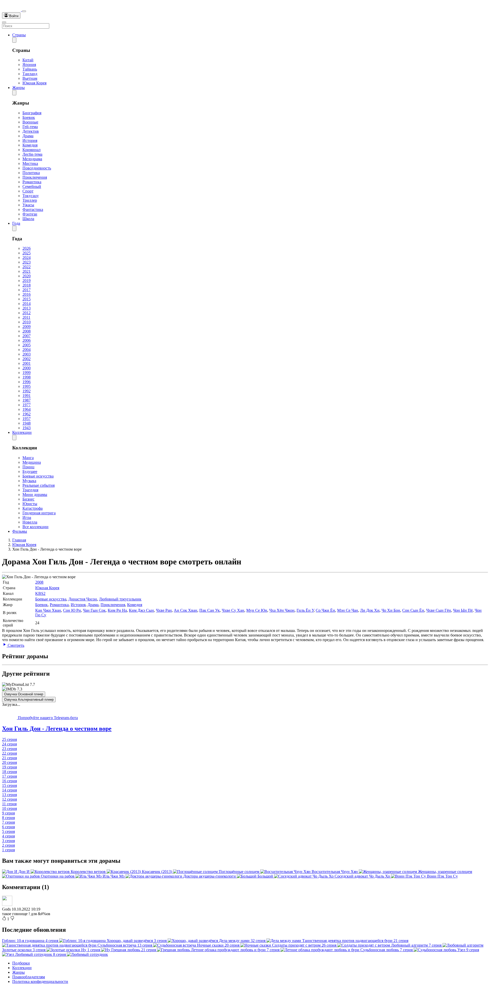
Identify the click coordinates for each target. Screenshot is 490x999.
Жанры (18, 87)
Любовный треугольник (120, 599)
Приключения (34, 177)
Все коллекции (35, 527)
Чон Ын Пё (463, 610)
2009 (26, 326)
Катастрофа (32, 508)
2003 (26, 354)
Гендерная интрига (39, 513)
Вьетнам (29, 78)
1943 (26, 428)
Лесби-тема (32, 154)
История (29, 140)
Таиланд (29, 74)
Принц (28, 467)
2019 (26, 280)
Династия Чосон (82, 599)
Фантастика (32, 209)
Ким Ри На (117, 610)
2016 (26, 294)
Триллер (29, 200)
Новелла (29, 522)
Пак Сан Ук (209, 610)
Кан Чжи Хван (48, 610)
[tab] (245, 728)
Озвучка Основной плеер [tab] (23, 694)
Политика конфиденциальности (40, 981)
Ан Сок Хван (185, 610)
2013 (26, 308)
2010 (26, 322)
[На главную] (12, 10)
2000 (26, 368)
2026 (26, 248)
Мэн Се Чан (347, 610)
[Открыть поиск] (24, 11)
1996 (26, 382)
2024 (26, 257)
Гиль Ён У (305, 610)
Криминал (31, 149)
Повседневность (36, 168)
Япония (29, 64)
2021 (26, 271)
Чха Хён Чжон (282, 610)
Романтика (31, 182)
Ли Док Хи (369, 610)
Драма (27, 136)
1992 (26, 391)
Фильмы (19, 531)
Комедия (30, 145)
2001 (26, 363)
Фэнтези (29, 214)
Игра (26, 517)
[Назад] (14, 40)
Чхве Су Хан (233, 610)
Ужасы (28, 205)
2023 (26, 262)
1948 (26, 423)
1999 (26, 372)
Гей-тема (30, 126)
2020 (26, 276)
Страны (19, 35)
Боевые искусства (38, 476)
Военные (30, 122)
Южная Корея (34, 83)
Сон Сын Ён (413, 610)
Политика (31, 173)
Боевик (28, 117)
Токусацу (30, 196)
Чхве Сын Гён (438, 610)
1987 (26, 400)
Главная (19, 540)
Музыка (29, 481)
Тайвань (29, 69)
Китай (27, 60)
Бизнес (28, 499)
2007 (26, 336)
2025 (26, 253)
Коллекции (22, 432)
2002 (26, 359)
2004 (26, 349)
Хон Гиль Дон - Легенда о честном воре (57, 728)
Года (16, 223)
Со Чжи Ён (325, 610)
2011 (26, 317)
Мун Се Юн (256, 610)
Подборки (21, 963)
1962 (26, 414)
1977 (26, 405)
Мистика (30, 163)
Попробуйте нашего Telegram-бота (47, 718)
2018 (26, 285)
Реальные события (38, 485)
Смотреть (15, 645)
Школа (28, 219)
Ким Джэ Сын (141, 610)
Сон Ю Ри (72, 610)
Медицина (31, 462)
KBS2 (40, 593)
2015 (26, 299)
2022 (26, 267)
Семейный (31, 186)
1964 (26, 409)
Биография (31, 113)
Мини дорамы (34, 494)
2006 (26, 340)
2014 (26, 303)
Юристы (29, 504)
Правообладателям (28, 977)
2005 (26, 345)
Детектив (30, 131)
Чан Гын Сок (94, 610)
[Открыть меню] (4, 22)
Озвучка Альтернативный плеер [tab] (29, 699)
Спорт (27, 191)
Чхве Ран (164, 610)
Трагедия (30, 490)
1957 (26, 418)
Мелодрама (32, 159)
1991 (26, 395)
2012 (26, 313)
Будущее (29, 471)
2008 (26, 331)
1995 (26, 386)
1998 (26, 377)
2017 (26, 290)
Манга (28, 458)
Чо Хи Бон (391, 610)
